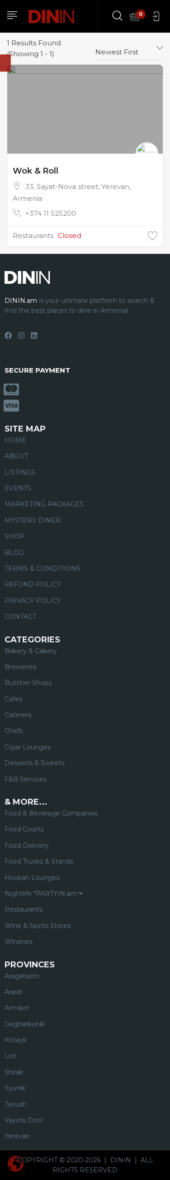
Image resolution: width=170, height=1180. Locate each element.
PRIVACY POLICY (33, 601)
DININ (120, 1160)
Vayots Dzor (24, 1120)
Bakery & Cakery (31, 651)
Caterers (18, 715)
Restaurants (33, 235)
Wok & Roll (35, 171)
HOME (15, 440)
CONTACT (20, 616)
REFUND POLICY (33, 584)
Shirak (14, 1072)
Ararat (14, 992)
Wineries (18, 941)
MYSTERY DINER (33, 520)
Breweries (20, 667)
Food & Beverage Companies (51, 813)
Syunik (15, 1088)
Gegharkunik (25, 1024)
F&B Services (25, 779)
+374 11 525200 (50, 213)
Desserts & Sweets (34, 763)
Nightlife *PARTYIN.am (42, 893)
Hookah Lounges (32, 878)
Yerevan (17, 1136)
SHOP (14, 536)
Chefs (14, 731)
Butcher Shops (28, 683)
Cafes (13, 699)
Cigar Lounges (28, 747)
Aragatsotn (22, 976)
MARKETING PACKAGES (44, 504)
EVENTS (18, 488)
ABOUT (16, 456)
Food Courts (24, 829)
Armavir (17, 1008)
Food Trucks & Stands (39, 861)
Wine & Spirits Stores (38, 926)
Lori (10, 1056)
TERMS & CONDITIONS (42, 568)
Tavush (16, 1104)
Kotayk (16, 1040)
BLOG (14, 553)
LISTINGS (20, 472)
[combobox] (129, 48)
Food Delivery (27, 845)
